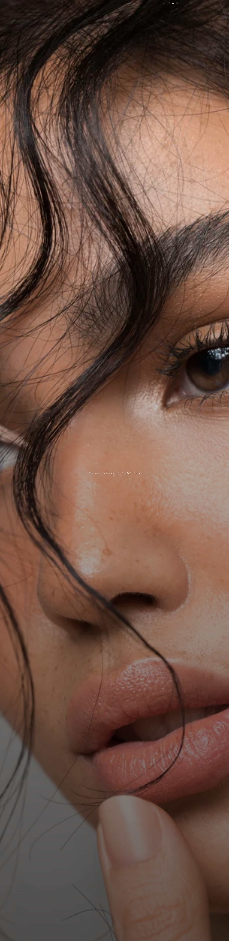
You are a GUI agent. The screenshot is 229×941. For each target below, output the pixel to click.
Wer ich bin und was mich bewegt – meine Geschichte (114, 475)
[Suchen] (169, 3)
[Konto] (173, 3)
